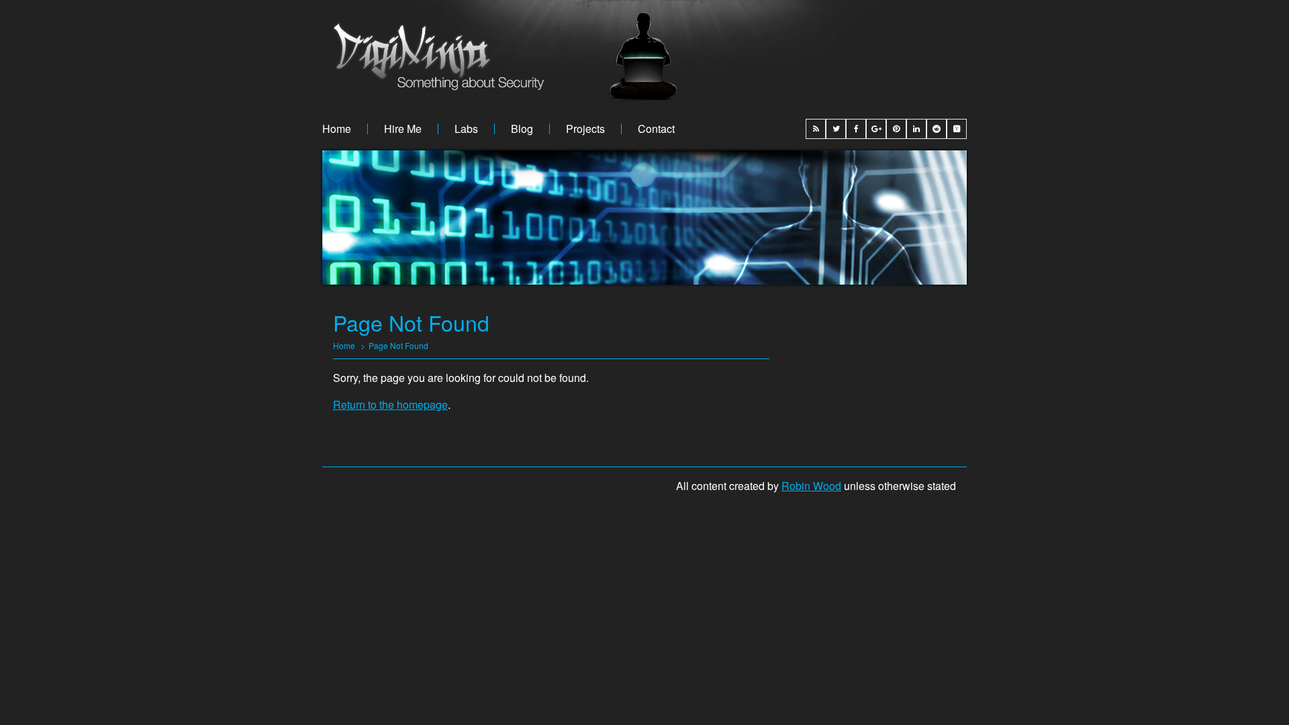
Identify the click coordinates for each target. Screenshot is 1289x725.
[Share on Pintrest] (896, 129)
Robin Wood (811, 485)
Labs (466, 129)
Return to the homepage (390, 404)
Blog (522, 129)
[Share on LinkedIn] (916, 129)
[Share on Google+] (876, 129)
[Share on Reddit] (936, 129)
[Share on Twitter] (836, 129)
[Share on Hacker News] (957, 129)
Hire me (403, 129)
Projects (585, 129)
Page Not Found (398, 345)
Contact (656, 129)
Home (336, 129)
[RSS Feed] (816, 129)
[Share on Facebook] (856, 129)
